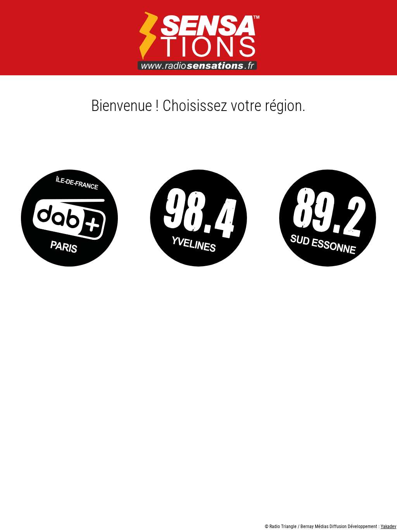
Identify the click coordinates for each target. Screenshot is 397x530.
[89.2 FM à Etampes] (327, 219)
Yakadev (388, 526)
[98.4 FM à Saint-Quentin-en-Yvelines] (198, 219)
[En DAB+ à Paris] (69, 219)
